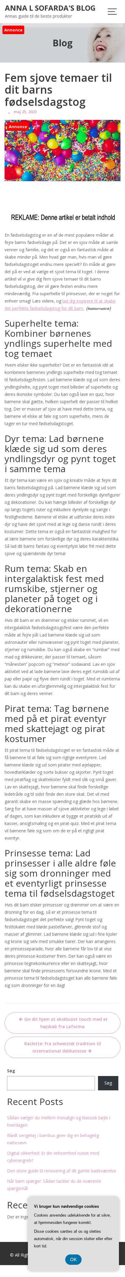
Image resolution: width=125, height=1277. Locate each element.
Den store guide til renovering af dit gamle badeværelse (61, 1171)
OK (73, 1259)
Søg (11, 1071)
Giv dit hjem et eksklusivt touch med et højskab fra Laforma (66, 1022)
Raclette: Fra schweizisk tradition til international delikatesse (62, 1047)
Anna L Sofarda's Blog (50, 8)
